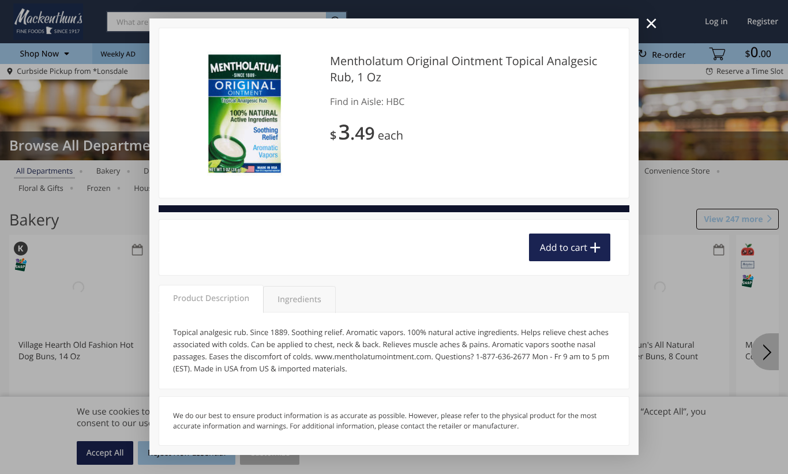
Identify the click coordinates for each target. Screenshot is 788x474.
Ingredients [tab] (299, 299)
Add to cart (563, 247)
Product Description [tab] (211, 298)
